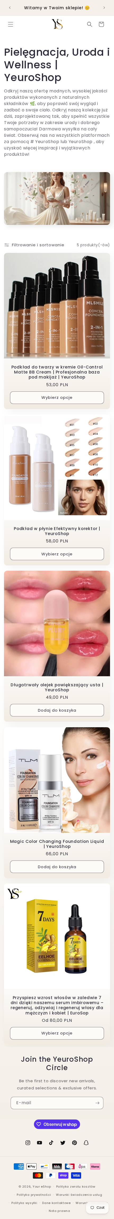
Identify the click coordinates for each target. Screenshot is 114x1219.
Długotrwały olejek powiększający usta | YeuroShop (57, 687)
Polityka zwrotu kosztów (75, 1186)
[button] (10, 24)
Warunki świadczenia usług (79, 1195)
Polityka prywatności (34, 1195)
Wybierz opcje (57, 397)
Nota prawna (59, 1211)
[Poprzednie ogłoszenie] (10, 7)
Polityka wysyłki (24, 1203)
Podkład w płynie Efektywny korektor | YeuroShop (57, 531)
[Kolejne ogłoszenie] (104, 7)
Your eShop (42, 1186)
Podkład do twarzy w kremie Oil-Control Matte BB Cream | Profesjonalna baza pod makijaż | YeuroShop (57, 372)
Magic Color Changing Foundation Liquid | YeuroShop (57, 844)
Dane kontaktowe (56, 1203)
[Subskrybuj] (97, 1103)
